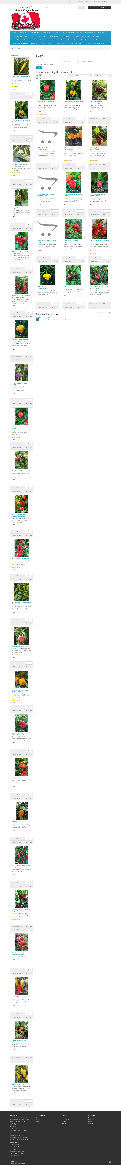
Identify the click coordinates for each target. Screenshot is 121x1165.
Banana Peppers (86, 36)
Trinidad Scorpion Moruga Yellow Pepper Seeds (20, 340)
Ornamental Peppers (73, 40)
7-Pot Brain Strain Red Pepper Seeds (71, 241)
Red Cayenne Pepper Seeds (21, 865)
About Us (12, 1123)
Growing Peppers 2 (42, 36)
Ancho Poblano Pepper (19, 646)
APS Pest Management (68, 32)
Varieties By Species (66, 36)
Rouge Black (16, 208)
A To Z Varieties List (23, 32)
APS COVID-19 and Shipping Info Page (40, 32)
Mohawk (15, 821)
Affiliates (64, 1121)
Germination (50, 43)
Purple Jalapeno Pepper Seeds (19, 383)
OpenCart (18, 1161)
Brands (63, 1118)
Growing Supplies (60, 43)
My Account (91, 1118)
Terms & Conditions (15, 1128)
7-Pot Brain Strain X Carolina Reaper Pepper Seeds (99, 241)
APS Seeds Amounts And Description (85, 32)
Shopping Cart (13, 1148)
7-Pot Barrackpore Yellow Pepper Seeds (72, 148)
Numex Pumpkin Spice (19, 1040)
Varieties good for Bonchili (37, 43)
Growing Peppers (14, 1134)
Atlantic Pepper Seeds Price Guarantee (19, 1119)
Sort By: (71, 75)
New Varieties (61, 40)
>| (66, 319)
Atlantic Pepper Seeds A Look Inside (19, 1118)
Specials (64, 1123)
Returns (38, 1119)
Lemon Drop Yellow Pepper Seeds (21, 77)
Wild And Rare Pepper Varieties (20, 43)
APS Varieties (100, 32)
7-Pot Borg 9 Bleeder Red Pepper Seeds (98, 195)
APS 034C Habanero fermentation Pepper (19, 515)
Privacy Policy (13, 1126)
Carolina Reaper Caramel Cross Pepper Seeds (20, 953)
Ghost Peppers (28, 40)
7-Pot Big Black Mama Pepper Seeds (97, 148)
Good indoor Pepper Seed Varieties (95, 43)
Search (18, 48)
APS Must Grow (56, 32)
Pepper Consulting (14, 1155)
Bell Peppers (96, 36)
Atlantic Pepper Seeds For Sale (17, 1121)
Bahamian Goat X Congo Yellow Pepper (20, 690)
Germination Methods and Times (18, 1130)
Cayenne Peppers (17, 40)
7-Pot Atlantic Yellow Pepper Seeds (21, 121)
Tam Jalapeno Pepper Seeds (21, 471)
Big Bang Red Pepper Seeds (21, 734)
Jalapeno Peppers (51, 40)
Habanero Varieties (39, 40)
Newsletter (90, 1123)
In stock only (40, 78)
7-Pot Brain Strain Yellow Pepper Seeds (46, 287)
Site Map (38, 1121)
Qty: (17, 93)
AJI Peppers (76, 36)
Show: (96, 75)
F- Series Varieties (17, 36)
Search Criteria (39, 59)
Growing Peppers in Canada (17, 1135)
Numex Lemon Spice (18, 1084)
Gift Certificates (66, 1119)
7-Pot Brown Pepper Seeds (73, 287)
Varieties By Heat (54, 36)
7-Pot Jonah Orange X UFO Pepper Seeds (20, 252)
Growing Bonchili (14, 1132)
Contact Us (38, 1118)
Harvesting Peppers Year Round (18, 1141)
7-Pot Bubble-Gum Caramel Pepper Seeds (99, 287)
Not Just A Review (14, 1150)
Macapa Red (16, 778)
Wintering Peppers (14, 1144)
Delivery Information (15, 1125)
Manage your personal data (43, 317)
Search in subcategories (89, 61)
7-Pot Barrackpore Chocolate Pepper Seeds (98, 102)
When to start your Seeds (16, 1153)
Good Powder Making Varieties (75, 43)
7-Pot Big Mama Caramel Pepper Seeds (46, 195)
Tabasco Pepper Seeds (19, 164)
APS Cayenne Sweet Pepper (21, 558)
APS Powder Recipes (15, 1146)
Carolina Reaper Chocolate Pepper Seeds (21, 910)
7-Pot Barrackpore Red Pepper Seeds (45, 148)
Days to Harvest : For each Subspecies (19, 1139)
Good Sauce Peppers (29, 36)
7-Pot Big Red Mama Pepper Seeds (73, 195)
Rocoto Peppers (85, 40)
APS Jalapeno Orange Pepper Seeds (21, 603)
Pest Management (14, 1142)
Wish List (90, 1121)
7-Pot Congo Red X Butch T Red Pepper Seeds (21, 296)
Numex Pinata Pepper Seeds (21, 997)
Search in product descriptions (45, 64)
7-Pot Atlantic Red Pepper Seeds (20, 427)
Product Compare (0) (55, 76)
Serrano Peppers (96, 40)
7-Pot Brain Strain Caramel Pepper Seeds (47, 241)
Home (14, 32)
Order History (91, 1119)
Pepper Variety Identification (17, 1151)
